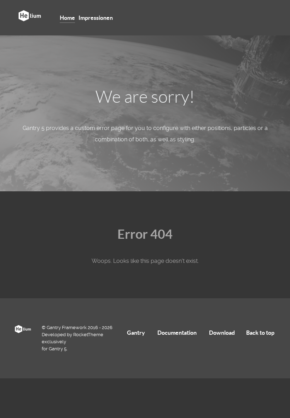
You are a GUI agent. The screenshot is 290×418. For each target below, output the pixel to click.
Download (222, 332)
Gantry (136, 332)
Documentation (177, 332)
